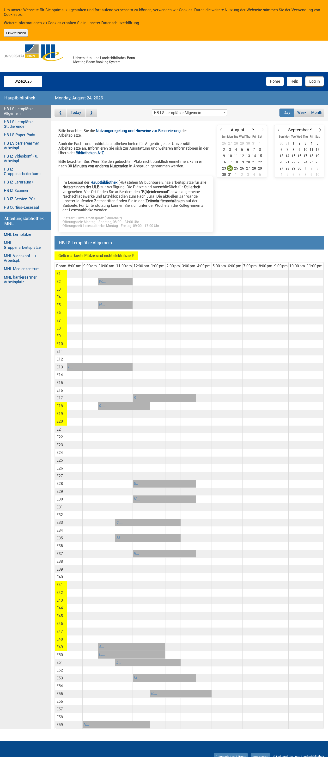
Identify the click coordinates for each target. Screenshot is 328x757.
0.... (102, 405)
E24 (59, 452)
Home (275, 81)
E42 (59, 592)
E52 (59, 670)
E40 (59, 577)
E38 (59, 561)
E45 (59, 616)
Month (316, 112)
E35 (59, 538)
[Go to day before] (60, 113)
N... (86, 724)
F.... (136, 553)
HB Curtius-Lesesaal (21, 207)
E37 (59, 553)
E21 (59, 429)
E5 (58, 305)
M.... (137, 678)
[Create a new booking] (74, 274)
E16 (59, 390)
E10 (59, 344)
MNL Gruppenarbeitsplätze (22, 245)
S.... (137, 398)
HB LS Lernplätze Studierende (18, 124)
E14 (59, 374)
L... (70, 367)
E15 (59, 382)
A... (101, 646)
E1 (58, 273)
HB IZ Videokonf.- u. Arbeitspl (21, 158)
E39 (59, 569)
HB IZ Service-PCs (19, 199)
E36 (59, 545)
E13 (59, 367)
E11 (59, 351)
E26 (59, 468)
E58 (59, 717)
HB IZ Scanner (16, 190)
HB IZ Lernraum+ (18, 182)
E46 (59, 623)
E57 (59, 709)
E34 (59, 530)
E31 (59, 507)
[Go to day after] (91, 113)
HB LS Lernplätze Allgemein (18, 111)
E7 (58, 320)
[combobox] (189, 112)
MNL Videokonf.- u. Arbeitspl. (20, 258)
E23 (59, 445)
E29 (59, 491)
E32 (59, 515)
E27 (59, 476)
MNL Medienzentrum (22, 269)
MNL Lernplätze (17, 234)
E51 (59, 662)
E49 (59, 647)
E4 (58, 297)
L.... (102, 654)
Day (287, 112)
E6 (58, 312)
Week (301, 112)
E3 (58, 289)
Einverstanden (16, 33)
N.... (137, 499)
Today (76, 112)
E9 (58, 336)
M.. (118, 538)
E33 (59, 522)
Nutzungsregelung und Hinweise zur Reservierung (138, 130)
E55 (59, 693)
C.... (119, 522)
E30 (59, 499)
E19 (59, 413)
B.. (136, 483)
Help (294, 81)
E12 (59, 359)
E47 (59, 631)
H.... (102, 304)
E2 (58, 281)
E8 (58, 328)
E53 (59, 678)
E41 (59, 584)
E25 (59, 460)
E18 (59, 406)
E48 (59, 639)
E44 (59, 608)
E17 (59, 398)
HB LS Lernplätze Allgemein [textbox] (177, 112)
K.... (154, 693)
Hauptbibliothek (104, 182)
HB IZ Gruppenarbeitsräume (22, 171)
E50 (59, 655)
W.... (102, 281)
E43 (59, 600)
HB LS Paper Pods (19, 135)
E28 (59, 483)
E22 (59, 437)
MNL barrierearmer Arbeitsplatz (20, 279)
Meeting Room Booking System (96, 62)
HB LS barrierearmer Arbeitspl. (21, 145)
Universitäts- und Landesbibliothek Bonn (104, 58)
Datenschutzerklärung (120, 23)
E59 (59, 724)
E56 (59, 701)
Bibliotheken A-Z (90, 153)
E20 (59, 421)
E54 (59, 686)
